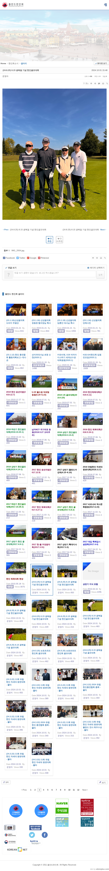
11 (74, 790)
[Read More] (41, 579)
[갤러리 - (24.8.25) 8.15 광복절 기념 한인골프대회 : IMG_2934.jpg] (54, 219)
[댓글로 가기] (99, 83)
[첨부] (107, 83)
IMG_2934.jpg (17, 250)
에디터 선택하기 (96, 268)
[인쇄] (103, 83)
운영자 (5, 76)
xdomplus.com (102, 869)
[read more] (16, 318)
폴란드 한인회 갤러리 (14, 294)
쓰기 (103, 782)
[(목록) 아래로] (95, 83)
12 (78, 790)
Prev (24, 790)
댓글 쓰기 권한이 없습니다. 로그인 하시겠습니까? (36, 273)
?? (105, 5)
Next (84, 790)
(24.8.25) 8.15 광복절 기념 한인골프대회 (21, 70)
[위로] (91, 83)
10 (69, 790)
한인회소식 (13, 63)
